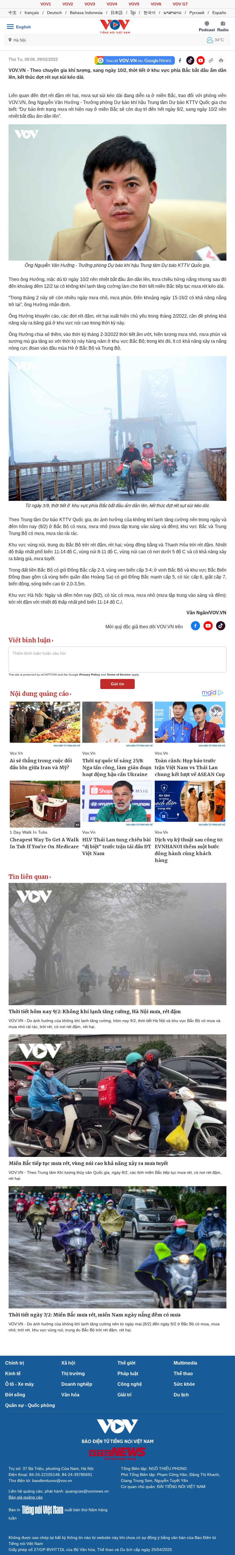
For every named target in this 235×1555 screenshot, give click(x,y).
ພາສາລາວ (172, 12)
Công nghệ (129, 1384)
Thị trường (73, 1373)
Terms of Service (119, 674)
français (32, 12)
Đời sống (15, 1394)
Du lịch (181, 1394)
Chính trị (14, 1363)
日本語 (117, 12)
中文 (13, 12)
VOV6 (156, 4)
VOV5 (134, 4)
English (23, 27)
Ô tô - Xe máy (19, 1384)
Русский (196, 12)
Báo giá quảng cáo (26, 1497)
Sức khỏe (184, 1384)
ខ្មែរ (133, 12)
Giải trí (124, 1394)
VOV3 (90, 4)
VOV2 (67, 4)
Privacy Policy (89, 674)
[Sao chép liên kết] (211, 60)
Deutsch (54, 12)
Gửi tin (117, 684)
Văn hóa (70, 1394)
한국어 (150, 12)
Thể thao (183, 1373)
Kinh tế (13, 1373)
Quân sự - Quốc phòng (30, 1405)
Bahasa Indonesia (86, 12)
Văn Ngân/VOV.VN (206, 612)
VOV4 (112, 4)
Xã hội (68, 1363)
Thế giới (126, 1363)
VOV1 (45, 4)
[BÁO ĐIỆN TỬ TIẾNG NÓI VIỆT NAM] (115, 26)
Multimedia (185, 1363)
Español (219, 12)
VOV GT (180, 4)
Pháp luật (127, 1373)
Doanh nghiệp (76, 1384)
